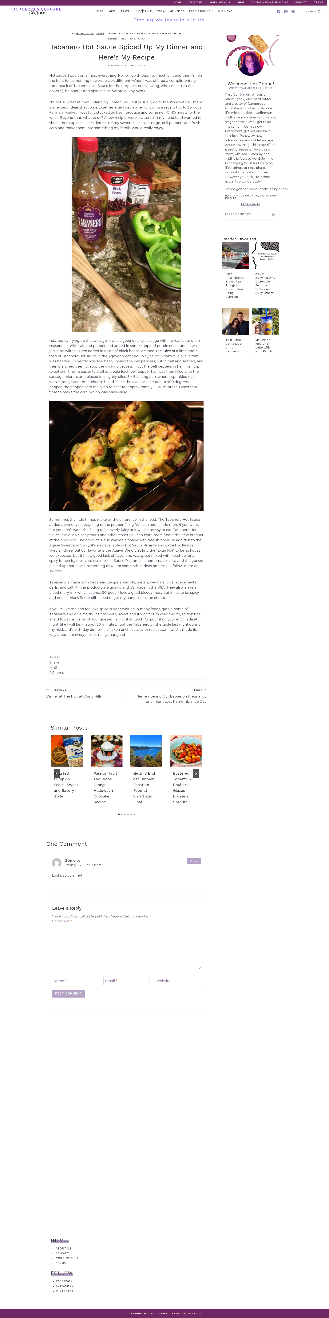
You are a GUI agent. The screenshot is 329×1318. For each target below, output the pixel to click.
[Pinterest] (293, 11)
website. (70, 540)
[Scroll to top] (319, 1308)
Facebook (64, 1281)
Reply (194, 861)
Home (178, 2)
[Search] (273, 214)
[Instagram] (285, 11)
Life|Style (144, 11)
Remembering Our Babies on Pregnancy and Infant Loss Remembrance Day (172, 696)
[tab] (119, 814)
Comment (62, 921)
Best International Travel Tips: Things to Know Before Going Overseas (234, 285)
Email (111, 981)
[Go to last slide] (57, 773)
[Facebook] (278, 11)
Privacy (301, 2)
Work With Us (220, 2)
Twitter (55, 571)
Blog (100, 11)
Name (60, 981)
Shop (241, 2)
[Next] (196, 773)
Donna (115, 65)
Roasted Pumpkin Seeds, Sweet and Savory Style (66, 784)
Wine (112, 11)
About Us (196, 2)
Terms (319, 2)
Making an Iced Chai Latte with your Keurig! (264, 345)
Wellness (177, 11)
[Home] (72, 33)
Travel (126, 11)
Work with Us (66, 1258)
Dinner (113, 38)
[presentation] (67, 751)
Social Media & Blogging (270, 2)
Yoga (161, 11)
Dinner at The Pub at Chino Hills (74, 693)
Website (163, 981)
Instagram (65, 1286)
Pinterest (65, 1291)
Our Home (225, 11)
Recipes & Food (133, 38)
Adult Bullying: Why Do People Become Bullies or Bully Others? (265, 283)
